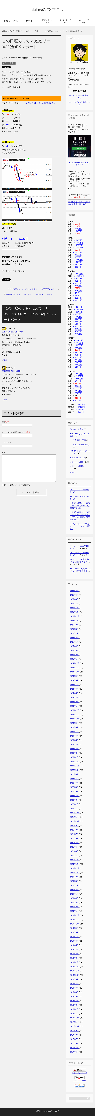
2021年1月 (74, 860)
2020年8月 (74, 881)
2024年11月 (74, 668)
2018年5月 (74, 996)
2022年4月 (74, 796)
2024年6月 (74, 689)
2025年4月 (74, 646)
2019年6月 (74, 941)
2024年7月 (74, 685)
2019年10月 (75, 924)
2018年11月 (74, 971)
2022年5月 (74, 791)
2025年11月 (74, 616)
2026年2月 (74, 603)
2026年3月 (74, 599)
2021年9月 (74, 826)
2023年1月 (74, 757)
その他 (72, 472)
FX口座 (29, 21)
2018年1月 (74, 1014)
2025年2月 (74, 655)
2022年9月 (74, 774)
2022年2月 (74, 804)
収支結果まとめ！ (47, 21)
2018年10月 (75, 975)
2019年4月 (74, 949)
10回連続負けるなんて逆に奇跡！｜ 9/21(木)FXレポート (28, 294)
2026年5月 (74, 591)
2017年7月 (74, 1039)
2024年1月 (74, 706)
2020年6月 (74, 890)
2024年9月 (74, 676)
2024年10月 (75, 672)
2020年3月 (74, 902)
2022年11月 (74, 766)
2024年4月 (74, 697)
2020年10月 (75, 873)
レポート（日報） (84, 21)
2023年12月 (75, 710)
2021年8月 (74, 830)
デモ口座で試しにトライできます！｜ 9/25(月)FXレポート (33, 289)
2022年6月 (74, 787)
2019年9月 (74, 928)
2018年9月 (74, 979)
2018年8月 (74, 984)
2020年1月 (74, 911)
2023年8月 (74, 727)
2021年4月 (74, 847)
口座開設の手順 (79, 440)
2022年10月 (75, 770)
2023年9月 (74, 723)
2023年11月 (74, 715)
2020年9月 (74, 877)
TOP (12, 31)
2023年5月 (74, 740)
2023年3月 (74, 749)
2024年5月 (74, 693)
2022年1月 (74, 808)
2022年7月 (74, 783)
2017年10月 (75, 1026)
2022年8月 (74, 779)
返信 (5, 360)
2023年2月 (74, 753)
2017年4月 (74, 1052)
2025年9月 (74, 625)
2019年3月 (74, 954)
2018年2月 (74, 1009)
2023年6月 (74, 736)
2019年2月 (74, 958)
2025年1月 (74, 659)
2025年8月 (74, 629)
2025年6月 (74, 638)
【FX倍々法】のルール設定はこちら (40, 103)
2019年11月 (74, 920)
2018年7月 (74, 988)
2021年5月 (74, 843)
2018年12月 (75, 967)
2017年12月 (75, 1018)
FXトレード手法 (11, 21)
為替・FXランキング (79, 1073)
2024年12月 (75, 663)
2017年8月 (74, 1035)
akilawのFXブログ (47, 9)
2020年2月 (74, 907)
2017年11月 (74, 1022)
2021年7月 (74, 834)
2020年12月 (75, 864)
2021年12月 (75, 813)
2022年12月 (75, 762)
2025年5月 (74, 642)
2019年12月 (75, 915)
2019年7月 (74, 937)
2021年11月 (74, 817)
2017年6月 (74, 1043)
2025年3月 (74, 650)
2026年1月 (74, 608)
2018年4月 (74, 1001)
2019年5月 (74, 945)
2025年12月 (75, 612)
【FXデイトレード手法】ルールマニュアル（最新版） (80, 526)
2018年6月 (74, 992)
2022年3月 (74, 800)
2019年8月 (74, 932)
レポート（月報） (65, 21)
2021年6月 (74, 838)
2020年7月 (74, 885)
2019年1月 (74, 962)
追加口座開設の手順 (81, 444)
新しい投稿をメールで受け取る (17, 485)
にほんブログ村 (79, 1080)
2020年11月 (74, 868)
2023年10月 (75, 719)
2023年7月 (74, 732)
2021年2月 (74, 855)
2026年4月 (74, 595)
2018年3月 (74, 1005)
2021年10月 (75, 821)
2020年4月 (74, 898)
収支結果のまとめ (77, 458)
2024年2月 (74, 702)
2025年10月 (75, 621)
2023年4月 (74, 744)
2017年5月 (74, 1048)
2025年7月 (74, 633)
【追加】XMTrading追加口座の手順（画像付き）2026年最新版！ (80, 505)
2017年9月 (74, 1031)
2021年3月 (74, 851)
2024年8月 (74, 680)
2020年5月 (74, 894)
